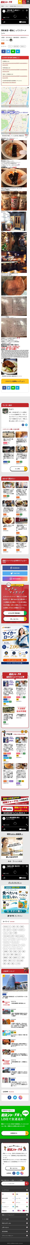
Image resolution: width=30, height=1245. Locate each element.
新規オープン (17, 954)
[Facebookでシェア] (3, 51)
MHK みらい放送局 (14, 834)
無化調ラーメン (17, 957)
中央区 (15, 951)
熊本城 (5, 960)
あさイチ (9, 929)
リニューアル (12, 948)
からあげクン (21, 929)
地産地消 (11, 781)
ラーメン (10, 46)
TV (4, 929)
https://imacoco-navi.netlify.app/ (9, 82)
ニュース (5, 461)
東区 (10, 957)
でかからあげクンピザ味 (8, 935)
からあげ (15, 929)
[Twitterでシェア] (8, 51)
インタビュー (6, 701)
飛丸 (13, 963)
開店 (9, 963)
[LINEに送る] (13, 51)
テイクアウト (6, 942)
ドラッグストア (7, 945)
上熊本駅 (5, 951)
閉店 (5, 963)
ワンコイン (19, 948)
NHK (14, 926)
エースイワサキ (12, 939)
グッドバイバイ (14, 882)
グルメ (3, 43)
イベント (5, 442)
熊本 (23, 957)
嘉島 (23, 951)
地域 (8, 461)
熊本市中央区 (16, 46)
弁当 (8, 954)
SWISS (21, 926)
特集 (4, 703)
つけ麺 (15, 932)
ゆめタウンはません (20, 935)
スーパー (24, 939)
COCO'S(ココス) (7, 926)
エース (5, 939)
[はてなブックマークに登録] (18, 51)
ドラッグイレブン (14, 942)
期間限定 (5, 957)
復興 (12, 954)
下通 (10, 951)
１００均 (18, 963)
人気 (19, 951)
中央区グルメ (23, 46)
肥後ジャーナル (12, 960)
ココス (18, 939)
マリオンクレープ (15, 945)
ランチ (23, 945)
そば (10, 932)
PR (8, 442)
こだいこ (5, 932)
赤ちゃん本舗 (19, 960)
